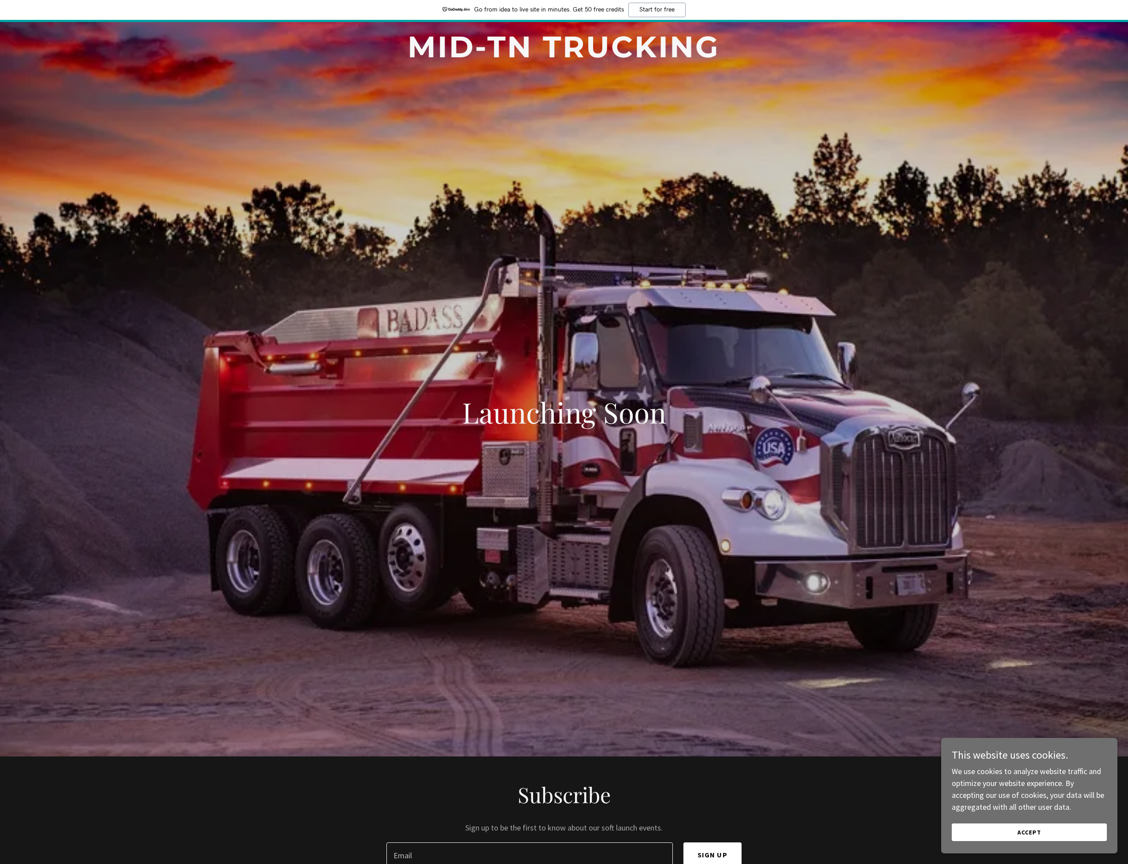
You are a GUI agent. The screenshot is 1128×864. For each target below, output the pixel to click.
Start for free (657, 10)
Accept (1029, 832)
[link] (564, 54)
